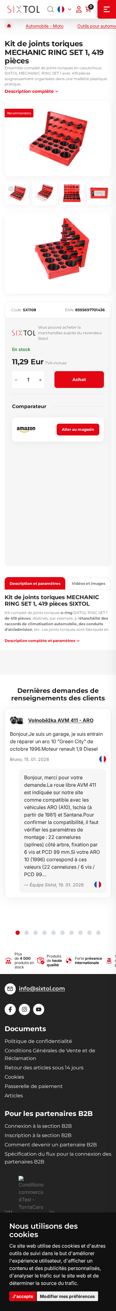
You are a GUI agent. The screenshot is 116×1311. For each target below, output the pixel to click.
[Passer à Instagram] (24, 1009)
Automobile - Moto (44, 26)
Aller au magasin (78, 429)
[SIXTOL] (24, 9)
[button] (17, 933)
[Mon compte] (79, 9)
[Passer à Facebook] (10, 1009)
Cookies (14, 1077)
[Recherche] (50, 9)
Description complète (29, 91)
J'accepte (22, 1296)
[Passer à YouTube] (38, 1009)
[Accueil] (9, 25)
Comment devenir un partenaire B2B (51, 1145)
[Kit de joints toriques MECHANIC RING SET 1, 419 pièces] (58, 138)
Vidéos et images (88, 583)
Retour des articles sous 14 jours (44, 1068)
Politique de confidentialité (38, 1041)
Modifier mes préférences (67, 1296)
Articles (14, 1096)
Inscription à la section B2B (38, 1135)
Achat (79, 379)
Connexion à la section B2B (38, 1126)
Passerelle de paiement (34, 1086)
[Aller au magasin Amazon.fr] (26, 430)
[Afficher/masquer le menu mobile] (106, 9)
